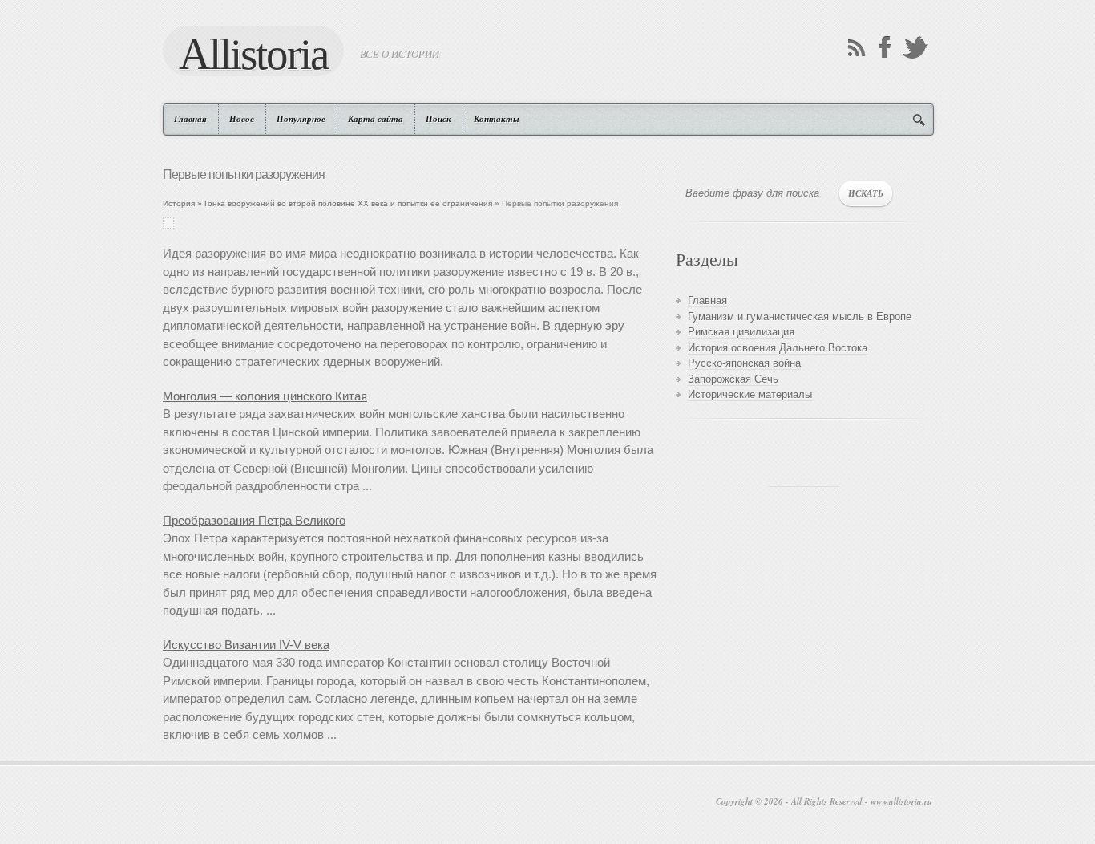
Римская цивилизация (741, 332)
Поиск (438, 118)
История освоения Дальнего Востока (777, 348)
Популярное (301, 118)
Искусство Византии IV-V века (246, 644)
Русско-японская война (744, 363)
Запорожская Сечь (733, 379)
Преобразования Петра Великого (254, 520)
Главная (190, 118)
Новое (241, 118)
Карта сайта (375, 118)
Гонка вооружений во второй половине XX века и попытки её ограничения (348, 203)
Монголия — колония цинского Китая (265, 396)
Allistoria (253, 53)
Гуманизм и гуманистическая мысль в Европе (799, 316)
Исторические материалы (750, 394)
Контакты (496, 118)
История (179, 203)
